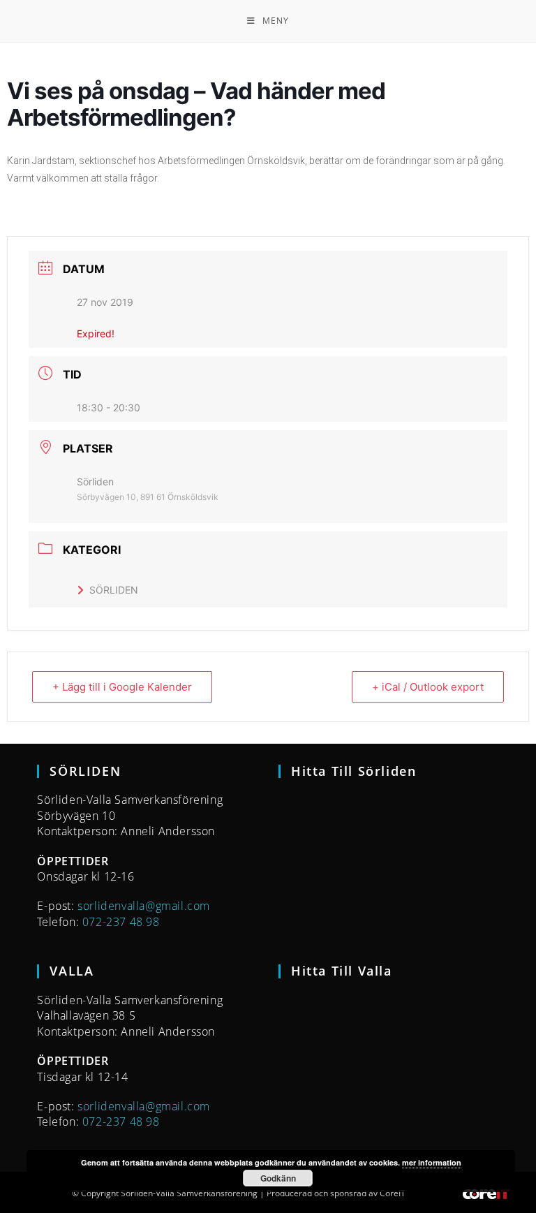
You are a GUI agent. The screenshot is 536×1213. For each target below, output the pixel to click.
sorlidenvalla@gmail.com (143, 905)
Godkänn (278, 1178)
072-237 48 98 (121, 921)
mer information (431, 1162)
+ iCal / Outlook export (428, 686)
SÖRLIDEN (113, 590)
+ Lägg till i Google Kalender (122, 686)
